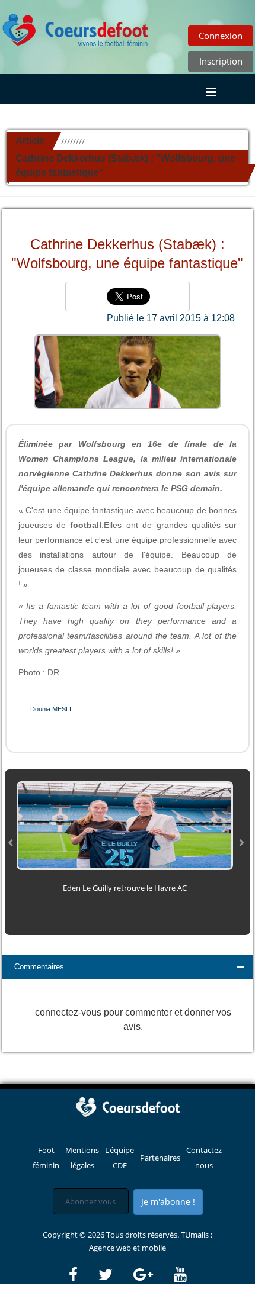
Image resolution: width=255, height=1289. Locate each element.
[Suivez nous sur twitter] (115, 1274)
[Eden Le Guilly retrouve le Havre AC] (125, 824)
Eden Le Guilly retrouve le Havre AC (125, 887)
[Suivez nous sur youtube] (180, 1274)
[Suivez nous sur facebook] (83, 1274)
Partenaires (160, 1157)
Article (29, 141)
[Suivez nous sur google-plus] (152, 1274)
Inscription (221, 61)
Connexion (221, 35)
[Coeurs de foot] (76, 26)
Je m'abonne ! (168, 1201)
